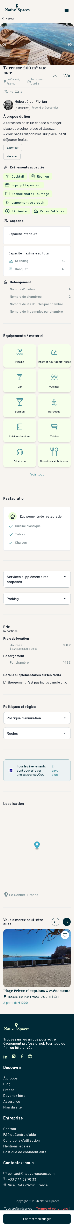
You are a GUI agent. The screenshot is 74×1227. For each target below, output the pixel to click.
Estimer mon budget (37, 1219)
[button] (37, 45)
